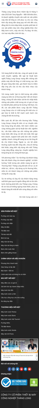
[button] (3, 3)
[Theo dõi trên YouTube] (29, 369)
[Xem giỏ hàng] (36, 3)
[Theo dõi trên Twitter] (17, 369)
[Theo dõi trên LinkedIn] (25, 369)
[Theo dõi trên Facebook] (9, 369)
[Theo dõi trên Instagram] (13, 369)
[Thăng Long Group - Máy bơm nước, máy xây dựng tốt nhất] (19, 3)
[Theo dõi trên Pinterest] (21, 369)
